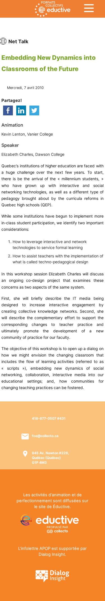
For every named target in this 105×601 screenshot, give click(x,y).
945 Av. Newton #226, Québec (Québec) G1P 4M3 (50, 458)
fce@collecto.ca (45, 436)
